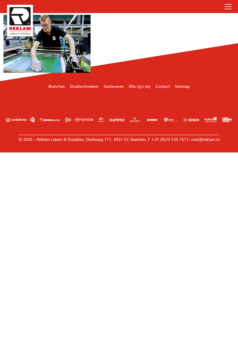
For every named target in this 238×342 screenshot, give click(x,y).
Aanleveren (114, 86)
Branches (56, 86)
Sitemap (182, 86)
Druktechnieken (84, 86)
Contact (163, 86)
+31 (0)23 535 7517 (198, 6)
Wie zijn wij (139, 86)
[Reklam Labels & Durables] (20, 21)
